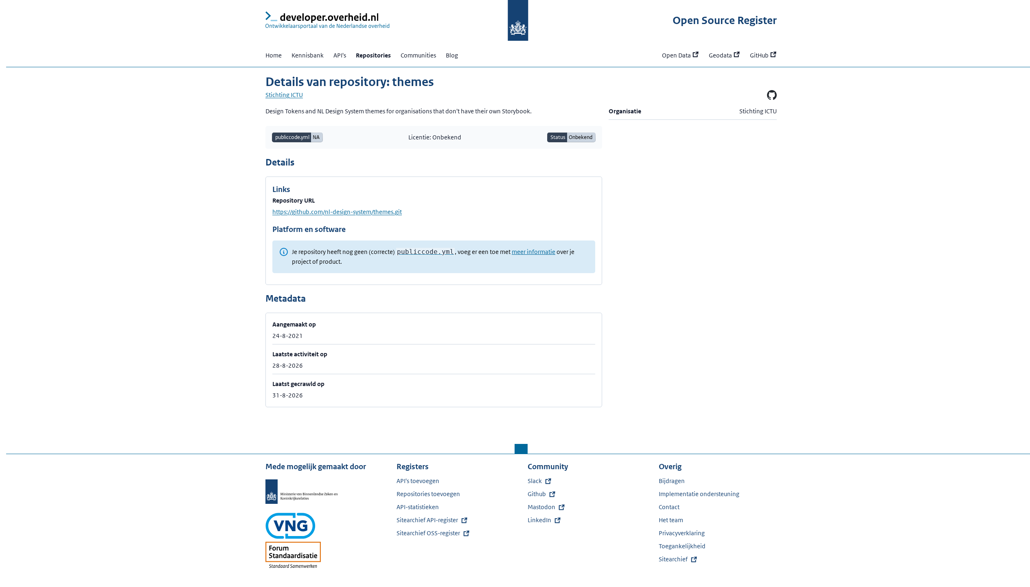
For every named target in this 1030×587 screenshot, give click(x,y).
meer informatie (533, 252)
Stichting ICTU (284, 95)
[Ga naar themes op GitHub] (772, 95)
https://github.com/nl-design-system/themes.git (337, 212)
